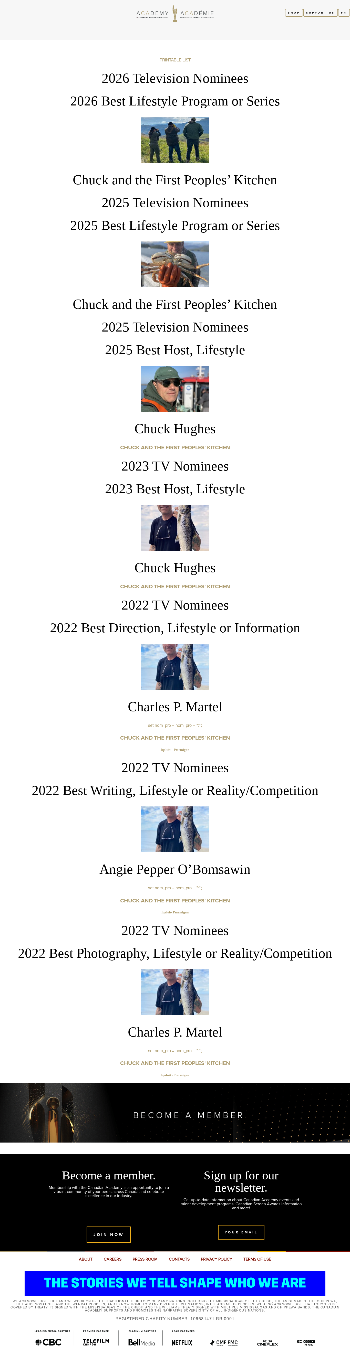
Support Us (320, 13)
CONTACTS (179, 1259)
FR (344, 13)
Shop (294, 13)
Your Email (241, 1232)
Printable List (175, 59)
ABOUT (85, 1259)
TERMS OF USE (257, 1259)
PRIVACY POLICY (216, 1259)
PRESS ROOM (145, 1259)
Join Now (109, 1235)
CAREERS (112, 1259)
